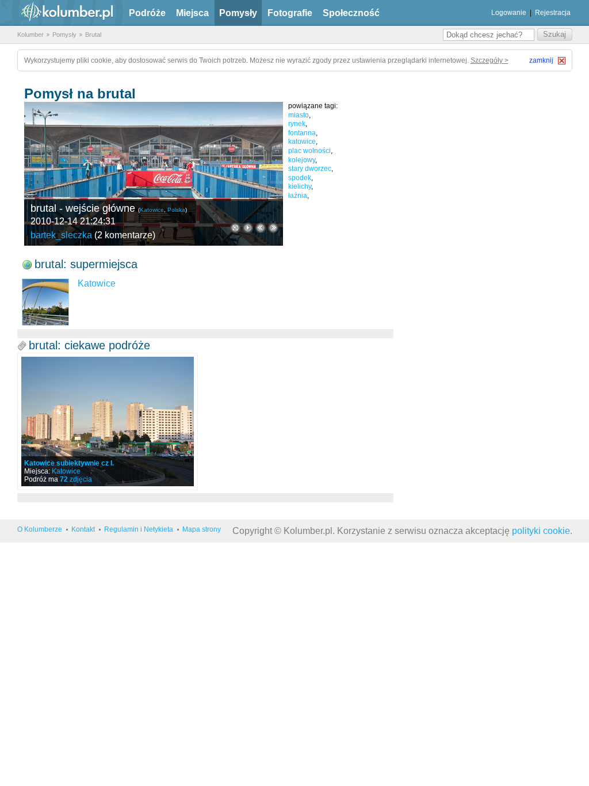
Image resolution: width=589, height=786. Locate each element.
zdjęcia (76, 479)
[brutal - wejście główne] (153, 174)
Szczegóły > (489, 60)
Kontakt (83, 529)
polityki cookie (541, 531)
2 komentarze (124, 235)
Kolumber (30, 34)
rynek (296, 124)
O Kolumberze (39, 529)
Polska (176, 210)
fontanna (302, 133)
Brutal (93, 34)
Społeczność (351, 13)
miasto (298, 115)
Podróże (147, 13)
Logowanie (508, 13)
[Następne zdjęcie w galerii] (260, 228)
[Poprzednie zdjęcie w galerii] (273, 228)
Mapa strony (201, 529)
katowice (302, 142)
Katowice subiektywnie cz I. (69, 463)
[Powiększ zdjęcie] (235, 228)
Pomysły (238, 13)
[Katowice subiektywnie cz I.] (107, 421)
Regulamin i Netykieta (138, 529)
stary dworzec (309, 169)
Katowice (152, 210)
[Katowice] (45, 302)
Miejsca (192, 13)
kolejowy (301, 160)
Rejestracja (553, 13)
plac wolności (309, 151)
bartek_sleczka (61, 235)
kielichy (299, 186)
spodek (299, 178)
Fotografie (289, 13)
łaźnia (297, 196)
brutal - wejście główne (82, 208)
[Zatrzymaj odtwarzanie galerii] (248, 228)
